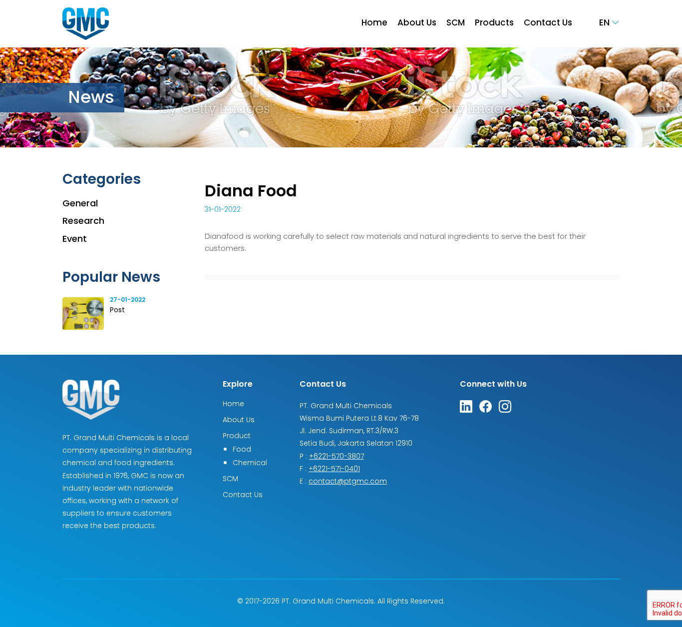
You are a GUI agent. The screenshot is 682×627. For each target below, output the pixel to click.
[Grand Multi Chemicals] (85, 23)
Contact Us (548, 23)
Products (494, 23)
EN (605, 23)
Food (242, 450)
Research (83, 221)
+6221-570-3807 (336, 457)
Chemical (250, 463)
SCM (455, 23)
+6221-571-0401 (334, 469)
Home (374, 23)
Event (74, 239)
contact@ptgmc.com (348, 482)
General (80, 204)
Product (237, 436)
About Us (416, 23)
